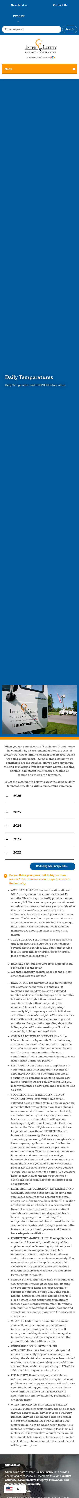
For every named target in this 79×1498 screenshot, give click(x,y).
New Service (19, 5)
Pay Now (18, 15)
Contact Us (60, 5)
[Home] (39, 51)
